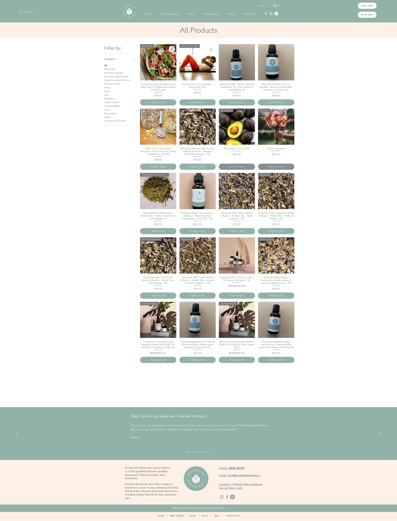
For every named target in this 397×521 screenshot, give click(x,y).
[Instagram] (221, 497)
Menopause (110, 113)
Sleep (107, 117)
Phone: (224, 468)
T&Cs (216, 515)
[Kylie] (190, 452)
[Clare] (204, 452)
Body (107, 87)
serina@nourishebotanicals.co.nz (243, 475)
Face (106, 91)
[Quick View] (237, 62)
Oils (106, 95)
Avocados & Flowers (115, 120)
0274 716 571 (236, 468)
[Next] (380, 434)
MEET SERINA (177, 515)
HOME (161, 515)
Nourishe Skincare (113, 73)
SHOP (193, 515)
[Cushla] (201, 452)
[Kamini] (187, 452)
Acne (107, 109)
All (105, 65)
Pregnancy (109, 98)
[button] (276, 5)
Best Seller (110, 69)
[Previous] (17, 434)
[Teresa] (198, 452)
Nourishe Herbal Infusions (117, 80)
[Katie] (192, 452)
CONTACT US (232, 515)
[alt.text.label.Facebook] (266, 13)
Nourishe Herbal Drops (116, 76)
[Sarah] (195, 452)
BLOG (205, 515)
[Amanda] (209, 452)
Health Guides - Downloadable (112, 104)
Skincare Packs (112, 84)
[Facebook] (227, 497)
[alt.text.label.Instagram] (271, 13)
